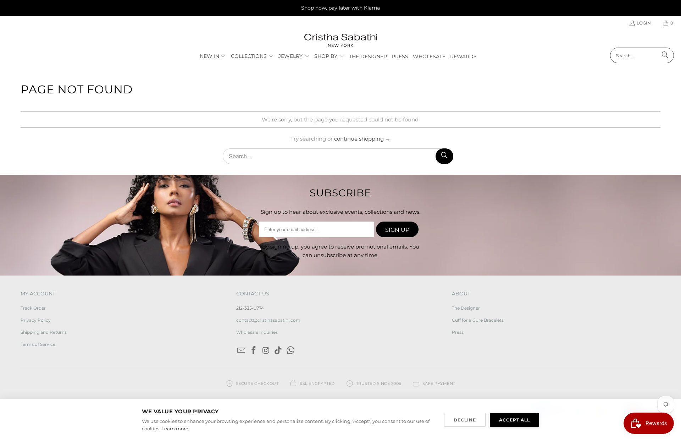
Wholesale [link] (429, 56)
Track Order (33, 308)
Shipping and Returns (44, 332)
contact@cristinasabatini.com (268, 320)
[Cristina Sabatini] (340, 41)
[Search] (665, 55)
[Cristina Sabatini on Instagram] (266, 350)
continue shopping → (362, 138)
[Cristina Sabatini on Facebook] (254, 350)
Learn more (174, 428)
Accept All (514, 420)
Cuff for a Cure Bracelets (478, 320)
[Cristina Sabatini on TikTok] (278, 350)
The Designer (466, 308)
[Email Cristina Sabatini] (241, 350)
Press (458, 332)
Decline (465, 420)
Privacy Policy (36, 320)
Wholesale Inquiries (257, 332)
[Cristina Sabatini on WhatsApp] (291, 350)
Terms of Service (38, 344)
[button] (213, 56)
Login (644, 23)
